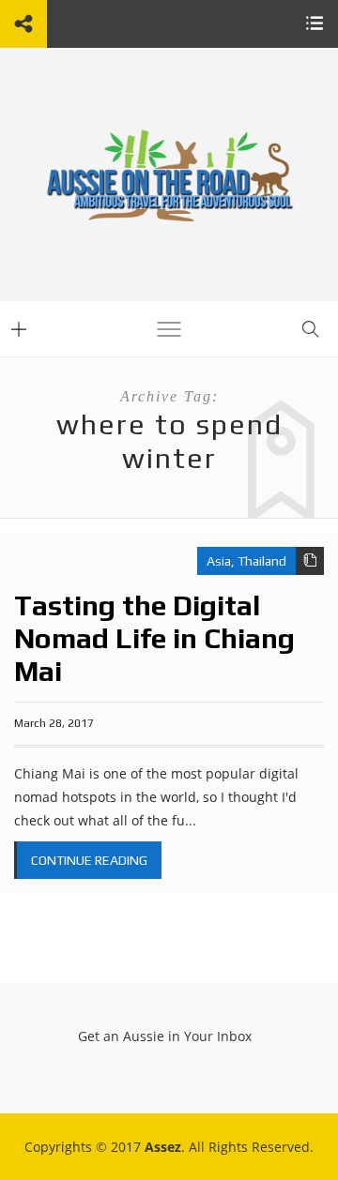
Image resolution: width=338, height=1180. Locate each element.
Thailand (262, 560)
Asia (219, 560)
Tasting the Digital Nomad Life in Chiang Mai (154, 638)
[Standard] (310, 561)
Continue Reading (89, 860)
